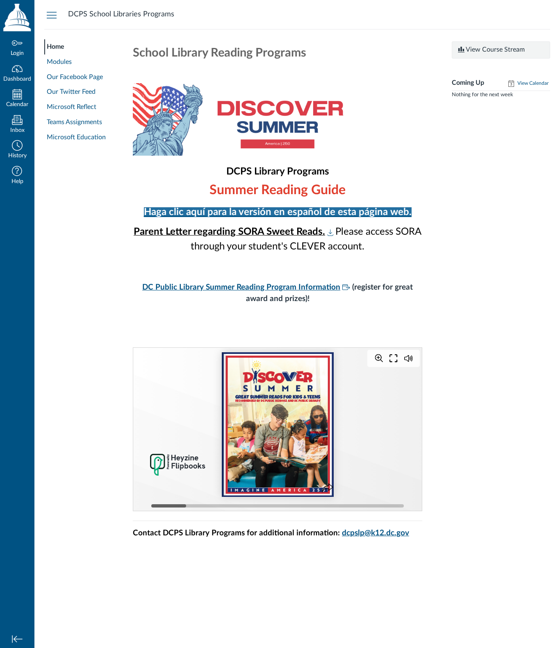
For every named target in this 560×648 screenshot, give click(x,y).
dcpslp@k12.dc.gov (375, 533)
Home (55, 46)
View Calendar (532, 83)
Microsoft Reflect (71, 107)
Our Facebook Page (75, 77)
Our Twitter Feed (71, 91)
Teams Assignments (74, 122)
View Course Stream (494, 49)
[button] (17, 150)
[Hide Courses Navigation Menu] (51, 15)
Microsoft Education (76, 137)
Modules (59, 62)
